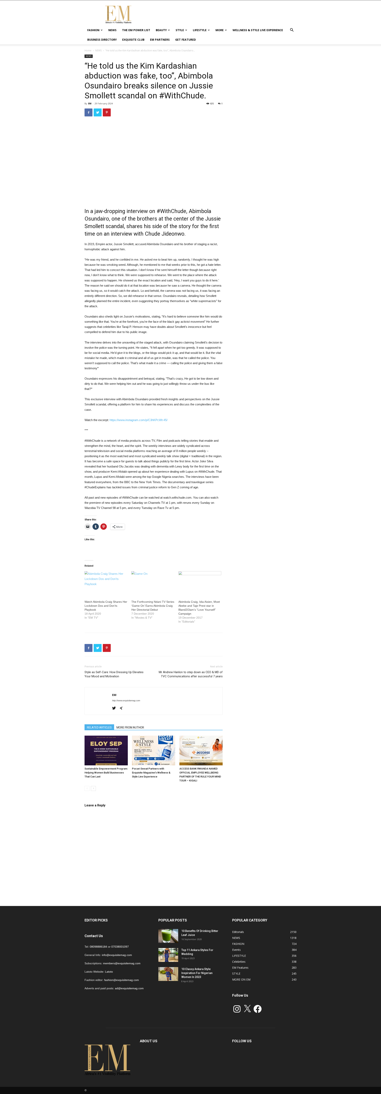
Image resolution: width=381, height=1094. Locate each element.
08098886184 (98, 946)
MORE (220, 30)
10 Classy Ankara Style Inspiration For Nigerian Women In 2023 (197, 973)
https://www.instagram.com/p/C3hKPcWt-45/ (138, 420)
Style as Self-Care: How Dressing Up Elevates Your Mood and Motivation (114, 674)
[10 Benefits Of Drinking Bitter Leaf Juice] (168, 936)
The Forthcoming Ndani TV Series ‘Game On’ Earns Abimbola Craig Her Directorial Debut (152, 605)
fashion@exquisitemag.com (121, 980)
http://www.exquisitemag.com (126, 700)
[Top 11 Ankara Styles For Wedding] (168, 955)
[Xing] (122, 708)
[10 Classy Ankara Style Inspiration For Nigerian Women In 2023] (168, 974)
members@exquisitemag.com (121, 963)
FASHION (93, 30)
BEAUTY (161, 30)
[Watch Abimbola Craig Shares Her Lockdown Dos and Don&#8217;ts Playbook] (106, 583)
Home (88, 50)
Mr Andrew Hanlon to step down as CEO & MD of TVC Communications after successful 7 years (191, 674)
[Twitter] (115, 708)
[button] (291, 30)
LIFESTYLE (200, 30)
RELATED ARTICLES (99, 727)
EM (89, 103)
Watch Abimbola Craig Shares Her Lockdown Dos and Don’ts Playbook (106, 605)
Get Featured (185, 39)
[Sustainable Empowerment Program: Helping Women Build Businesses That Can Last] (106, 750)
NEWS (112, 30)
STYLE (180, 30)
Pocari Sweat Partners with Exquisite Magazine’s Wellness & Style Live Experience (151, 772)
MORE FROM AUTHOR (130, 727)
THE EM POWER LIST (136, 30)
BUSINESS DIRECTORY (102, 39)
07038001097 (120, 946)
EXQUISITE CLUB (133, 39)
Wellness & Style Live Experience (258, 30)
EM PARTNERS (160, 39)
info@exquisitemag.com (117, 955)
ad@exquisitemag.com (129, 988)
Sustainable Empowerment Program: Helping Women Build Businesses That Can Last (106, 772)
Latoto (109, 971)
